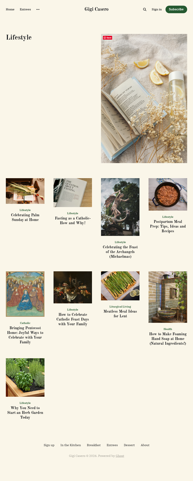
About (145, 445)
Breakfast (94, 445)
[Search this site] (145, 9)
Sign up (49, 445)
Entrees (25, 9)
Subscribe (176, 9)
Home (10, 9)
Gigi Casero (96, 9)
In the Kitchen (71, 445)
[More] (38, 9)
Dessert (129, 445)
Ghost (120, 456)
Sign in (157, 9)
